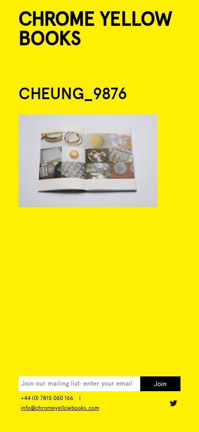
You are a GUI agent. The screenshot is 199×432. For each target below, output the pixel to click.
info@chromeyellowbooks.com (60, 408)
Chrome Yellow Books (95, 28)
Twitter (173, 403)
